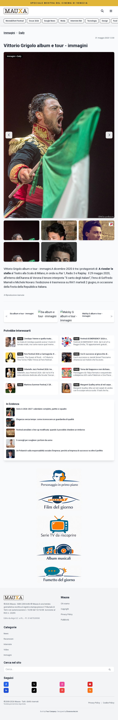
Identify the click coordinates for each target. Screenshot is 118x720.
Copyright (65, 609)
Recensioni (8, 639)
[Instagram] (62, 684)
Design (105, 21)
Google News (49, 21)
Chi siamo (65, 604)
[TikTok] (34, 690)
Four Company (51, 711)
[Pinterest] (62, 690)
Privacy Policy (67, 614)
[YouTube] (90, 684)
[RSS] (90, 690)
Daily (22, 32)
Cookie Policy (108, 703)
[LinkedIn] (6, 690)
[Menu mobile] (111, 11)
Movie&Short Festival (15, 21)
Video (6, 650)
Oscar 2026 (34, 21)
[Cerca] (102, 11)
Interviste (8, 644)
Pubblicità (65, 620)
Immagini (9, 32)
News (6, 634)
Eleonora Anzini (72, 711)
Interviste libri (76, 21)
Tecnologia (92, 21)
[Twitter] (34, 684)
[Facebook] (6, 684)
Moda (63, 21)
